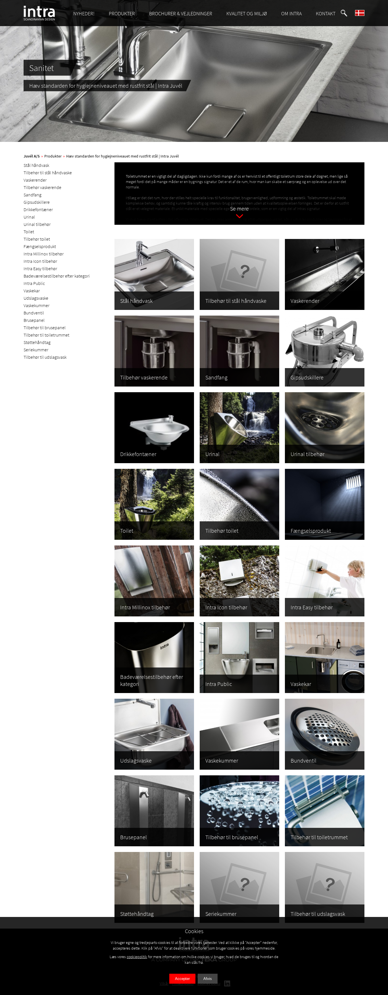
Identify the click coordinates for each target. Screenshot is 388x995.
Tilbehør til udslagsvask (45, 357)
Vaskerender (35, 180)
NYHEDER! (84, 13)
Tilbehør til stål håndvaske (48, 172)
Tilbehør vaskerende (42, 187)
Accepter (182, 979)
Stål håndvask (36, 165)
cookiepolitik (137, 956)
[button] (344, 13)
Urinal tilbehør (37, 224)
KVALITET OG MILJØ (246, 13)
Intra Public (34, 283)
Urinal (29, 217)
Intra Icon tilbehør (40, 261)
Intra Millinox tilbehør (44, 254)
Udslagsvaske (36, 298)
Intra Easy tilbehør (40, 268)
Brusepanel (34, 320)
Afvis (207, 979)
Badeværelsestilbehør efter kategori (57, 276)
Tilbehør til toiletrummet (46, 335)
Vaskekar (32, 290)
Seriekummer (36, 349)
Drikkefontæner (38, 209)
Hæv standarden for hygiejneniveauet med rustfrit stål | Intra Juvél (122, 156)
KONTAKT (325, 13)
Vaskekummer (36, 305)
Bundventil (34, 313)
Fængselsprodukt (40, 246)
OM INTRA (291, 13)
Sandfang (32, 195)
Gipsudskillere (37, 202)
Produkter (53, 156)
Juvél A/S (32, 156)
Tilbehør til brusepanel (45, 327)
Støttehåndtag (37, 342)
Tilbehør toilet (37, 239)
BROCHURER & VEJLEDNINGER (180, 13)
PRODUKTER (122, 13)
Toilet (29, 231)
